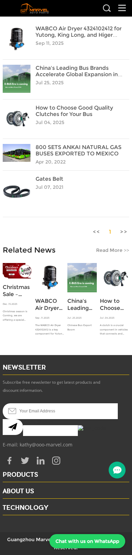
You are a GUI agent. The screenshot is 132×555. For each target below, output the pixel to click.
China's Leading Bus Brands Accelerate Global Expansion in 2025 (77, 74)
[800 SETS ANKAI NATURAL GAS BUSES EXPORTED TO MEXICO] (16, 160)
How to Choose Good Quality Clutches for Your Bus (74, 111)
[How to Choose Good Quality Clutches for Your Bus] (16, 130)
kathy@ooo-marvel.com (46, 444)
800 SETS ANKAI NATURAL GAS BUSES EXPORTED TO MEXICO (79, 150)
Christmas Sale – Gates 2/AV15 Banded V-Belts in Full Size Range (17, 291)
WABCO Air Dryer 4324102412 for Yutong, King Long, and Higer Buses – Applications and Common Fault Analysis (50, 305)
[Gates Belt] (16, 209)
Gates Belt (49, 179)
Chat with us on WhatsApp (87, 541)
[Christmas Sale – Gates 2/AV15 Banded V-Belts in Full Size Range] (17, 271)
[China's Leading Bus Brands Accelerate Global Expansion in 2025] (16, 91)
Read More (112, 250)
